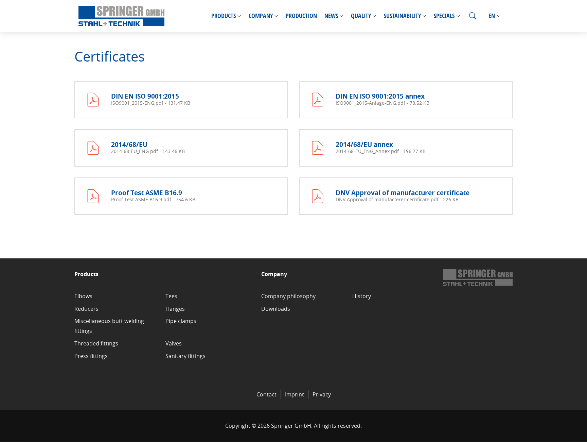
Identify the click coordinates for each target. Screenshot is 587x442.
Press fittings (91, 356)
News (331, 16)
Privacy (322, 394)
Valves (173, 343)
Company (261, 16)
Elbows (83, 296)
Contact (266, 394)
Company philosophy (288, 296)
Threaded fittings (96, 343)
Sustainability (402, 16)
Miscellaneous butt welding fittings (109, 326)
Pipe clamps (180, 321)
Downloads (275, 308)
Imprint (294, 394)
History (361, 296)
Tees (171, 296)
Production (301, 16)
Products (223, 16)
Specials (444, 16)
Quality (361, 16)
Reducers (86, 308)
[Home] (121, 16)
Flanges (175, 308)
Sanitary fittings (185, 356)
